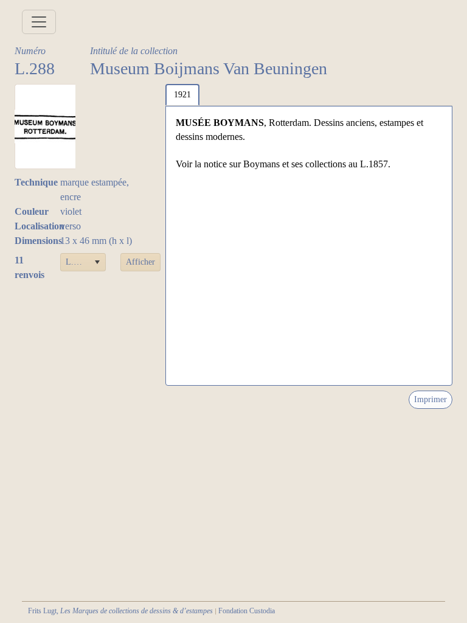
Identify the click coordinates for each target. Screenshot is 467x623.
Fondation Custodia (246, 611)
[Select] (96, 262)
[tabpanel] (308, 246)
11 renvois (29, 267)
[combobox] (83, 262)
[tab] (182, 95)
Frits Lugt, (120, 611)
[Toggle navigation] (39, 22)
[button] (140, 262)
